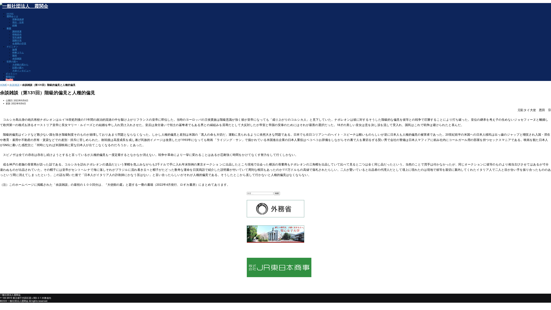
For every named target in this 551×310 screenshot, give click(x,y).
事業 (9, 28)
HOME (3, 85)
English (9, 79)
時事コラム (18, 52)
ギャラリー (11, 73)
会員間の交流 (19, 43)
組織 (14, 25)
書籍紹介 (10, 76)
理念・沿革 (18, 22)
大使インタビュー (21, 70)
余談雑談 (14, 85)
